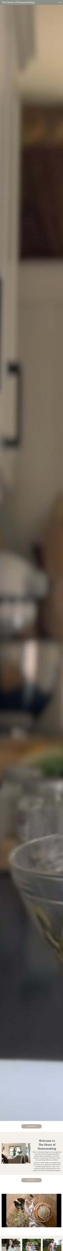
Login (59, 2)
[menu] (59, 2)
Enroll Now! (31, 1126)
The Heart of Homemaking (18, 2)
